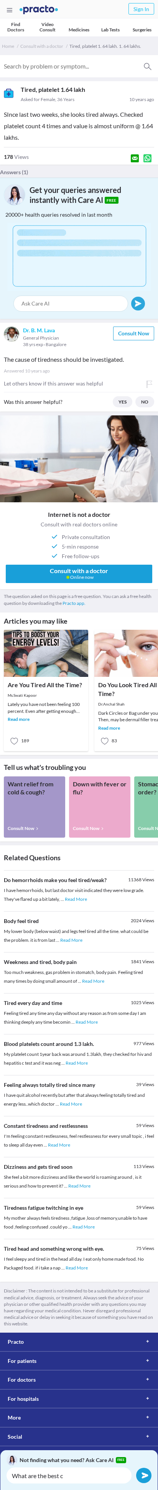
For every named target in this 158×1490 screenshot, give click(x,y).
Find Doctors (15, 27)
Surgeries (142, 30)
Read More (76, 899)
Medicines (79, 30)
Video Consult (48, 27)
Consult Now (133, 333)
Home (8, 46)
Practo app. (74, 603)
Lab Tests (110, 30)
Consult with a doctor (41, 46)
